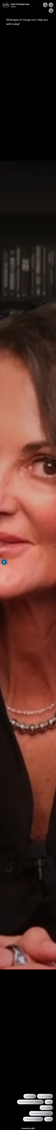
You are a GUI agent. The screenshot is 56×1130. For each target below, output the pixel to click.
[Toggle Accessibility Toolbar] (4, 562)
